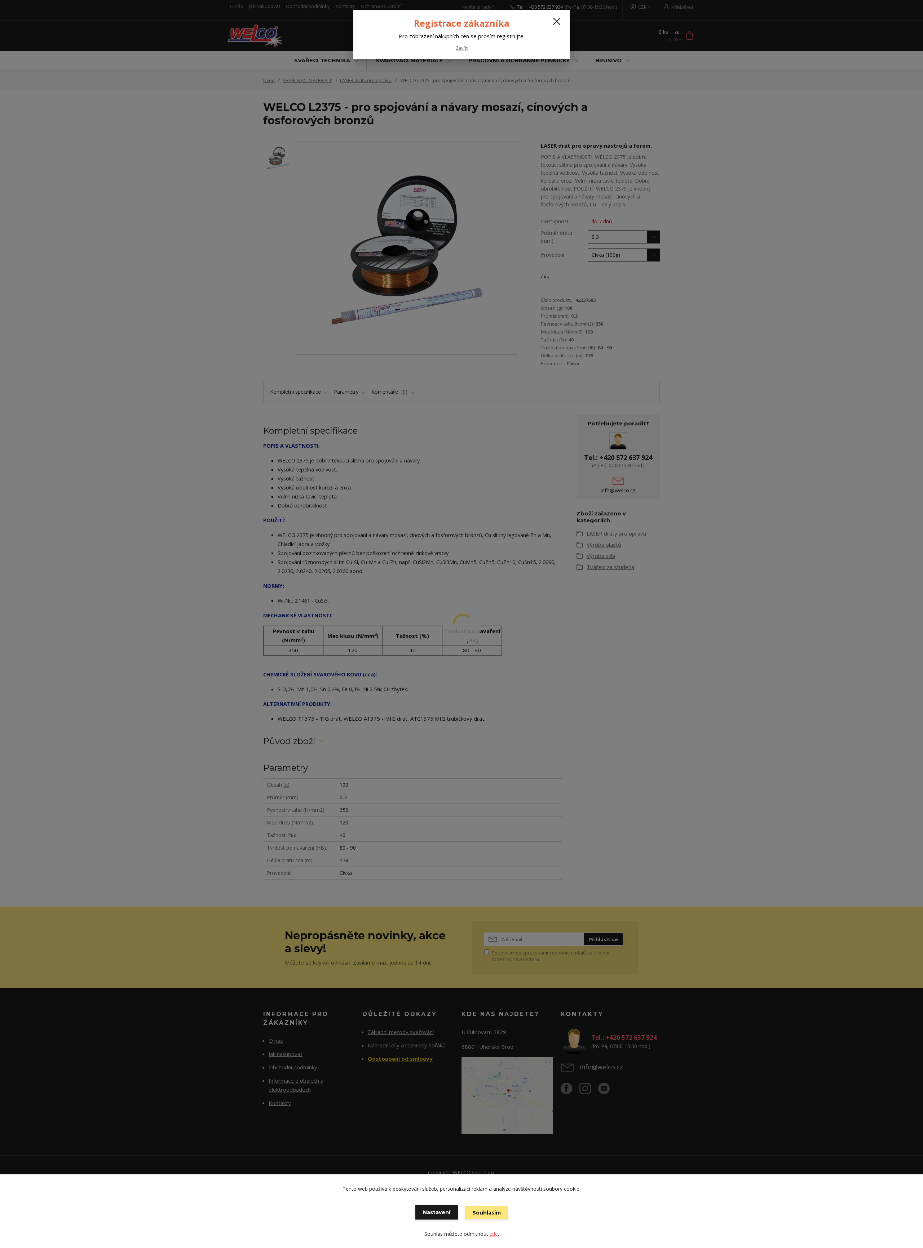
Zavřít (462, 48)
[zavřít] (556, 21)
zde (494, 1233)
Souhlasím (486, 1212)
